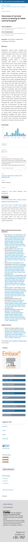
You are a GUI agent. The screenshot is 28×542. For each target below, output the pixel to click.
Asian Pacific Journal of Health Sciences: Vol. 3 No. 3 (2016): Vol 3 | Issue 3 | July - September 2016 (15, 306)
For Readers (5, 478)
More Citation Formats (8, 168)
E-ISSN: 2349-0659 (8, 504)
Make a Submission (8, 469)
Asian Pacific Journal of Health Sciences (14, 1)
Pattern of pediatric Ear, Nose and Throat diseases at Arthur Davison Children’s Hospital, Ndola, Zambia (15, 301)
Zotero (4, 430)
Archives (8, 5)
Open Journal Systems (8, 490)
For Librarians (5, 483)
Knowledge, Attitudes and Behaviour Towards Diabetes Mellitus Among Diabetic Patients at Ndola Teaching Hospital (14, 315)
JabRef (4, 434)
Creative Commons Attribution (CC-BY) (13, 207)
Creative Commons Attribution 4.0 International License (13, 517)
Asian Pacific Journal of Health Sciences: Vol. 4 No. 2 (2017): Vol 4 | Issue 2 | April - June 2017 (15, 259)
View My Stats (6, 448)
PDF (5, 144)
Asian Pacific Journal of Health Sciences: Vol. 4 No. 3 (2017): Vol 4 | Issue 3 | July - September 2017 (15, 245)
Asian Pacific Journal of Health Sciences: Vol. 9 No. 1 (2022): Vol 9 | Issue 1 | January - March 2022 (15, 336)
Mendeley (4, 426)
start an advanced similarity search (17, 341)
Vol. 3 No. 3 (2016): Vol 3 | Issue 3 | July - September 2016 (14, 7)
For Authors (5, 481)
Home (3, 5)
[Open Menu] (1, 1)
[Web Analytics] (5, 446)
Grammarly (5, 438)
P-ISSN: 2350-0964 (8, 507)
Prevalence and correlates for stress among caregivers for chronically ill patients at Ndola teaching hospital (15, 290)
